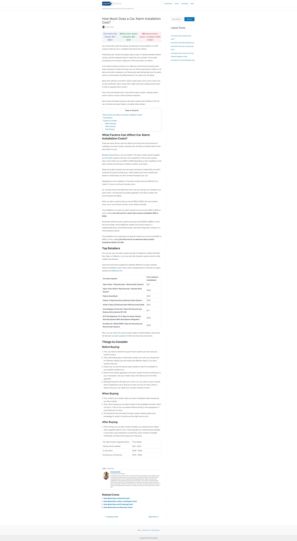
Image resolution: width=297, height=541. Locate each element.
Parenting (185, 3)
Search (189, 19)
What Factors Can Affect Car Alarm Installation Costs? (122, 115)
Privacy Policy (155, 530)
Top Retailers (107, 118)
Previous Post (111, 517)
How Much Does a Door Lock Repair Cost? (120, 501)
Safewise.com (116, 271)
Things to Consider (110, 121)
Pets (192, 3)
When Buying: (110, 126)
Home (177, 3)
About (139, 530)
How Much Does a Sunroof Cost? (117, 498)
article (111, 75)
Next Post (154, 517)
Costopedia (104, 8)
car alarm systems (119, 336)
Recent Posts (111, 468)
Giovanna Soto (115, 472)
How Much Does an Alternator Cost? (118, 507)
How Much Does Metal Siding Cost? (182, 42)
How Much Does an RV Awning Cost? (118, 504)
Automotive (168, 3)
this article (108, 158)
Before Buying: (110, 123)
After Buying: (110, 129)
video (106, 388)
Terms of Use (146, 530)
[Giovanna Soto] (106, 475)
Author (104, 468)
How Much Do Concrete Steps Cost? (183, 60)
